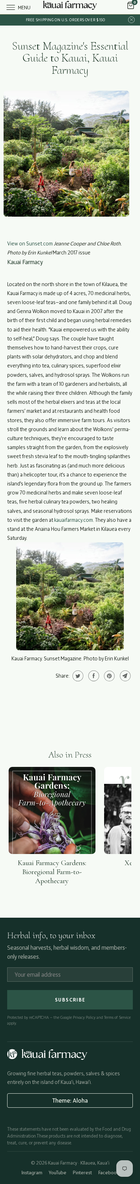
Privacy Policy (84, 1017)
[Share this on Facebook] (93, 675)
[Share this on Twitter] (77, 675)
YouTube (57, 1172)
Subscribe (70, 1000)
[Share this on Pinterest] (108, 675)
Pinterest (82, 1172)
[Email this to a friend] (124, 675)
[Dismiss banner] (131, 20)
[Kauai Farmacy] (70, 7)
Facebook (108, 1172)
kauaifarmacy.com (73, 520)
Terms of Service (117, 1017)
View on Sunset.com (30, 243)
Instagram (32, 1172)
